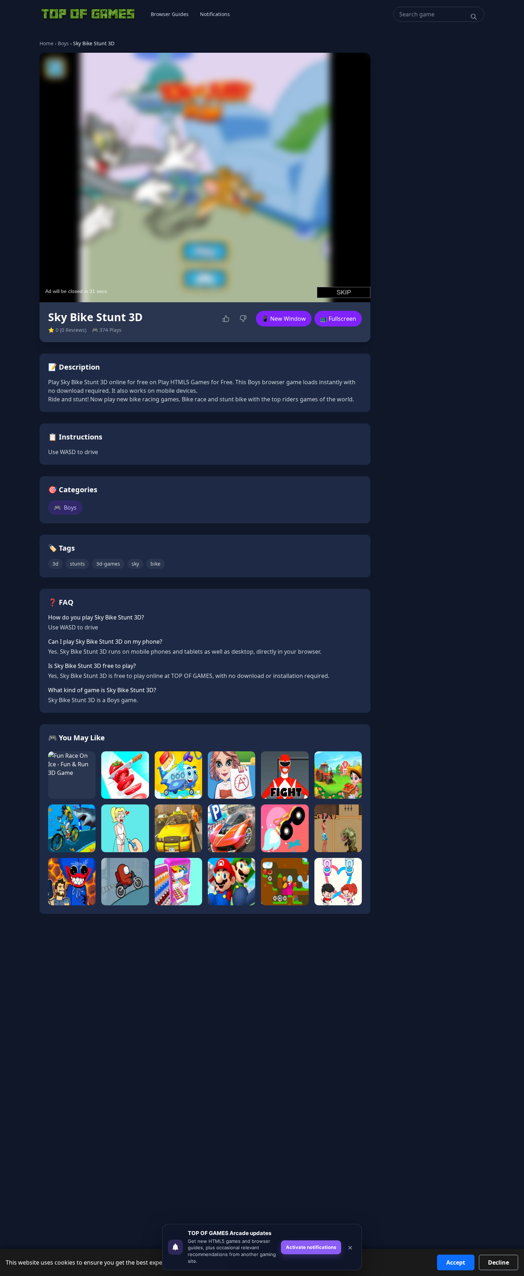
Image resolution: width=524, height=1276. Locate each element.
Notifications (215, 14)
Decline (498, 1262)
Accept (455, 1262)
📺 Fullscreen (338, 319)
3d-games (108, 563)
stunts (77, 563)
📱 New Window (284, 319)
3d (55, 563)
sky (135, 563)
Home (46, 43)
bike (155, 563)
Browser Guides (170, 14)
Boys (63, 43)
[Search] (473, 16)
